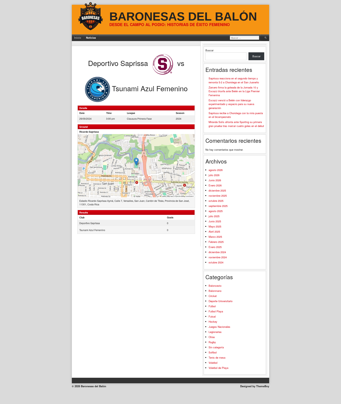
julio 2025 (214, 216)
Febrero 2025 (216, 242)
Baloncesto (215, 285)
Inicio (77, 37)
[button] (136, 162)
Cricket (213, 296)
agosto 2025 (216, 211)
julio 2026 (214, 175)
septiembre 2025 (218, 206)
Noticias (91, 37)
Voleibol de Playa (218, 368)
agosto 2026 (216, 170)
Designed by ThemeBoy (254, 386)
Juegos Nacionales (219, 327)
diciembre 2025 (217, 190)
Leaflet (163, 196)
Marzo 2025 (215, 237)
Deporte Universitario (220, 301)
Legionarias (215, 332)
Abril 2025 (214, 231)
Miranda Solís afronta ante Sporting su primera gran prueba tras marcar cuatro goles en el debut (236, 124)
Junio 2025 (215, 221)
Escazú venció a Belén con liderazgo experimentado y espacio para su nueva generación (231, 104)
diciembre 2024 (217, 252)
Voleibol (213, 363)
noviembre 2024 (218, 257)
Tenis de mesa (217, 357)
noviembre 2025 (218, 195)
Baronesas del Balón (183, 16)
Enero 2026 (215, 185)
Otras (212, 337)
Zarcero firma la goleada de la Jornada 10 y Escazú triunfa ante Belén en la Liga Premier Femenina (234, 91)
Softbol (213, 352)
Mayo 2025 (215, 226)
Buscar (209, 50)
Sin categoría (216, 347)
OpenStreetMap (180, 196)
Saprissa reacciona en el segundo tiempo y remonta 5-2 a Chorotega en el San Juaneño (234, 80)
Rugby (212, 342)
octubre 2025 (216, 201)
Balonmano (215, 291)
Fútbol (212, 306)
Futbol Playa (216, 311)
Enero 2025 (215, 247)
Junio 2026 (215, 180)
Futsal (212, 316)
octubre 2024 (216, 262)
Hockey (213, 321)
